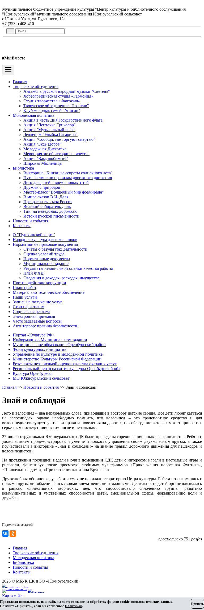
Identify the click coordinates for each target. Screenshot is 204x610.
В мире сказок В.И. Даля (45, 197)
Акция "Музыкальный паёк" (49, 129)
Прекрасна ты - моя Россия (47, 201)
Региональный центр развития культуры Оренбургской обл (66, 368)
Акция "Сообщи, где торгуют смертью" (59, 139)
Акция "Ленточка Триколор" (49, 125)
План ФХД (33, 273)
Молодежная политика (33, 115)
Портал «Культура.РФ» (33, 335)
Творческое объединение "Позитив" (56, 105)
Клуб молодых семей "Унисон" (51, 110)
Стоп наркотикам (28, 306)
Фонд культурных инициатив (39, 349)
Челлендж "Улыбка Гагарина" (50, 134)
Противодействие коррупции (39, 282)
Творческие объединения (35, 86)
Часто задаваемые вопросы (37, 321)
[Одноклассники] (13, 533)
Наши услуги (25, 297)
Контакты (22, 225)
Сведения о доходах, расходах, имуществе (61, 278)
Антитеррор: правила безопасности (45, 326)
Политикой (73, 606)
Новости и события (30, 221)
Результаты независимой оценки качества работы (68, 268)
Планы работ (24, 287)
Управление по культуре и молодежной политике (58, 354)
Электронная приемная (34, 316)
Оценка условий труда (43, 254)
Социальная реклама (31, 311)
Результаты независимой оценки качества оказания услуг (65, 364)
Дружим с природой (41, 187)
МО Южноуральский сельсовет (41, 378)
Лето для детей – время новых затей (56, 182)
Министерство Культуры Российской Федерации (57, 359)
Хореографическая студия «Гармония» (58, 96)
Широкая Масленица (42, 163)
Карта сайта (13, 595)
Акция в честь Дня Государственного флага (63, 120)
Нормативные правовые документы (45, 244)
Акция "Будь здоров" (42, 144)
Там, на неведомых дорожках (50, 211)
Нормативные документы (46, 258)
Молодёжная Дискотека (44, 149)
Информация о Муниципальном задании (50, 340)
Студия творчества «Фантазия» (51, 101)
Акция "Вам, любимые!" (45, 158)
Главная (20, 81)
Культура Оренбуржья (32, 373)
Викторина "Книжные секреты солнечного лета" (68, 173)
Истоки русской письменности (51, 216)
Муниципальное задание (46, 263)
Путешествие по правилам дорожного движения (67, 177)
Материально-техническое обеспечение (48, 292)
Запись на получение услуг (37, 302)
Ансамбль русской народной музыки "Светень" (66, 91)
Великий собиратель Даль (47, 206)
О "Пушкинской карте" (34, 234)
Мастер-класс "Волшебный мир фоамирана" (63, 192)
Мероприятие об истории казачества (56, 153)
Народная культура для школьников (45, 239)
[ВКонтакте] (5, 533)
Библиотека (23, 168)
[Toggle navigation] (8, 70)
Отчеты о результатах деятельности (55, 249)
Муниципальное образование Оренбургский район (59, 344)
